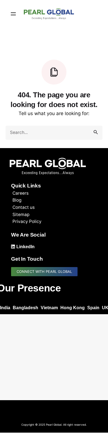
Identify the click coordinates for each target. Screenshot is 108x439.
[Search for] (54, 132)
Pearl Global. (54, 424)
